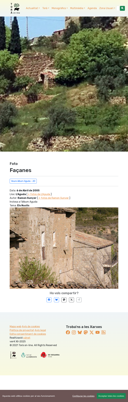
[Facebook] (49, 299)
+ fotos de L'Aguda (39, 194)
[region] (64, 396)
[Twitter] (71, 299)
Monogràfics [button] (59, 8)
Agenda (92, 8)
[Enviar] (78, 299)
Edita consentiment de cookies (28, 334)
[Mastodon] (64, 299)
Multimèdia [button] (76, 8)
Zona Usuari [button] (106, 8)
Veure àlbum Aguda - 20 (23, 181)
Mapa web (15, 326)
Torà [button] (44, 8)
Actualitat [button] (32, 8)
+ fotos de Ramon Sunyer (53, 197)
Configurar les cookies (83, 396)
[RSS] (103, 332)
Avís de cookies (31, 326)
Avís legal (40, 330)
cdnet (26, 337)
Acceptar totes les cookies (111, 396)
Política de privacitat (22, 330)
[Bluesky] (56, 299)
